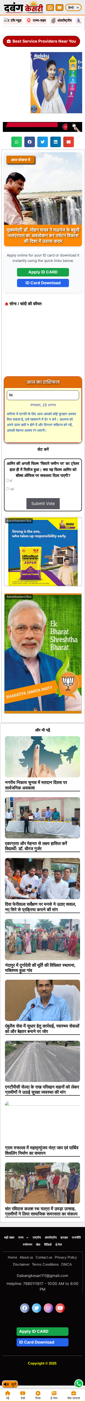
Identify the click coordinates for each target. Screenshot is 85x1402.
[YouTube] (59, 7)
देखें (23, 1398)
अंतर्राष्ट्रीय (51, 1237)
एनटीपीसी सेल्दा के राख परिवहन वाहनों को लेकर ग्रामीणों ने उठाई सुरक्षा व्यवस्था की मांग (42, 1090)
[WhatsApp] (50, 7)
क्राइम (64, 1237)
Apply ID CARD (43, 272)
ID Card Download (43, 282)
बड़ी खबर (9, 1237)
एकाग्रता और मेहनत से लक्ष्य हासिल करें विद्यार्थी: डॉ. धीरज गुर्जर (36, 846)
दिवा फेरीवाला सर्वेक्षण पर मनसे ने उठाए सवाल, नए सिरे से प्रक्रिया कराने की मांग (40, 907)
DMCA (66, 1264)
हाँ (10, 481)
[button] (16, 142)
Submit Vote (43, 503)
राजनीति (76, 1237)
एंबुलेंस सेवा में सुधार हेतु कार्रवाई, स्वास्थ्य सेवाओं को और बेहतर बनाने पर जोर (42, 1029)
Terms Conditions (45, 1264)
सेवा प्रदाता (73, 1398)
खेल (38, 1244)
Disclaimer (21, 1264)
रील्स (38, 1398)
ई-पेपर (58, 1244)
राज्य (20, 1237)
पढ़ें (7, 1398)
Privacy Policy (66, 1257)
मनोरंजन (27, 1244)
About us (26, 1257)
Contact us (44, 1257)
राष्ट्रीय (37, 1237)
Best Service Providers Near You (44, 41)
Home (12, 1257)
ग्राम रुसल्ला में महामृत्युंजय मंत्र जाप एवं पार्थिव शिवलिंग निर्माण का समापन (41, 1150)
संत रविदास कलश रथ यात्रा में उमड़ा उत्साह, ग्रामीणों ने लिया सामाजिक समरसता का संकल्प (41, 1211)
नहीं (11, 489)
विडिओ (48, 1244)
